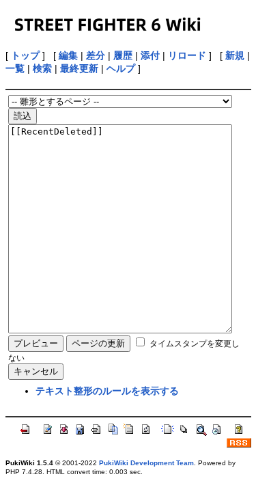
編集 (68, 55)
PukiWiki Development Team (146, 463)
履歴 (122, 55)
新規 (234, 55)
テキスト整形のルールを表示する (107, 390)
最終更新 (79, 68)
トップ (25, 55)
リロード (187, 55)
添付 (150, 55)
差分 (95, 55)
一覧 (15, 68)
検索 (42, 68)
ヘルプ (120, 68)
